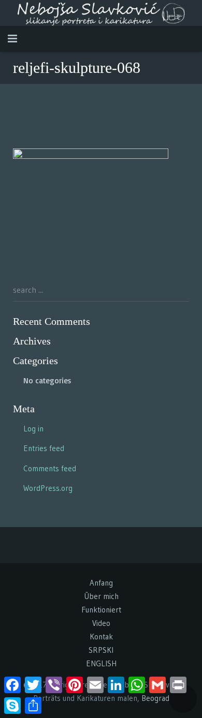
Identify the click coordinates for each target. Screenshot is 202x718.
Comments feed (49, 468)
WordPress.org (48, 488)
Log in (33, 428)
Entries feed (43, 448)
